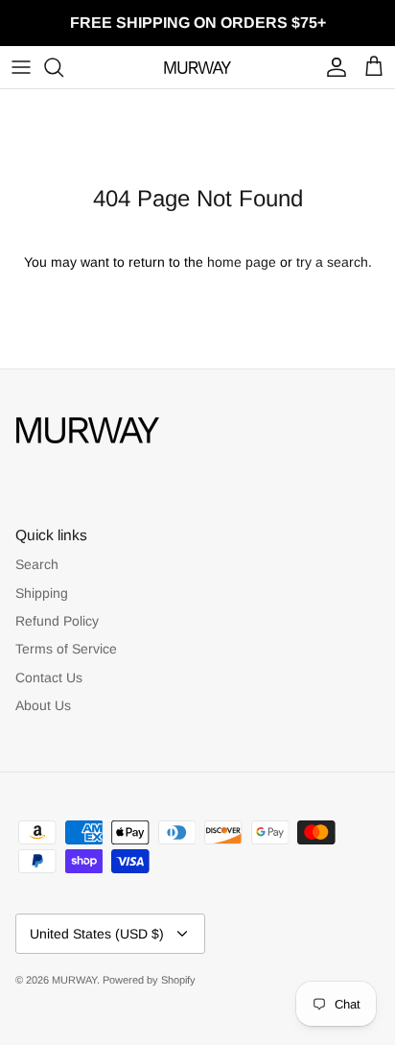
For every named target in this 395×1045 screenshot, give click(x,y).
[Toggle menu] (21, 67)
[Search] (63, 67)
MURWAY (74, 980)
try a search (332, 262)
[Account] (332, 67)
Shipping (41, 593)
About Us (43, 705)
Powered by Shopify (149, 980)
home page (241, 262)
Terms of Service (66, 648)
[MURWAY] (197, 67)
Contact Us (48, 677)
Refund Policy (57, 621)
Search (36, 564)
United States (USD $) (97, 933)
